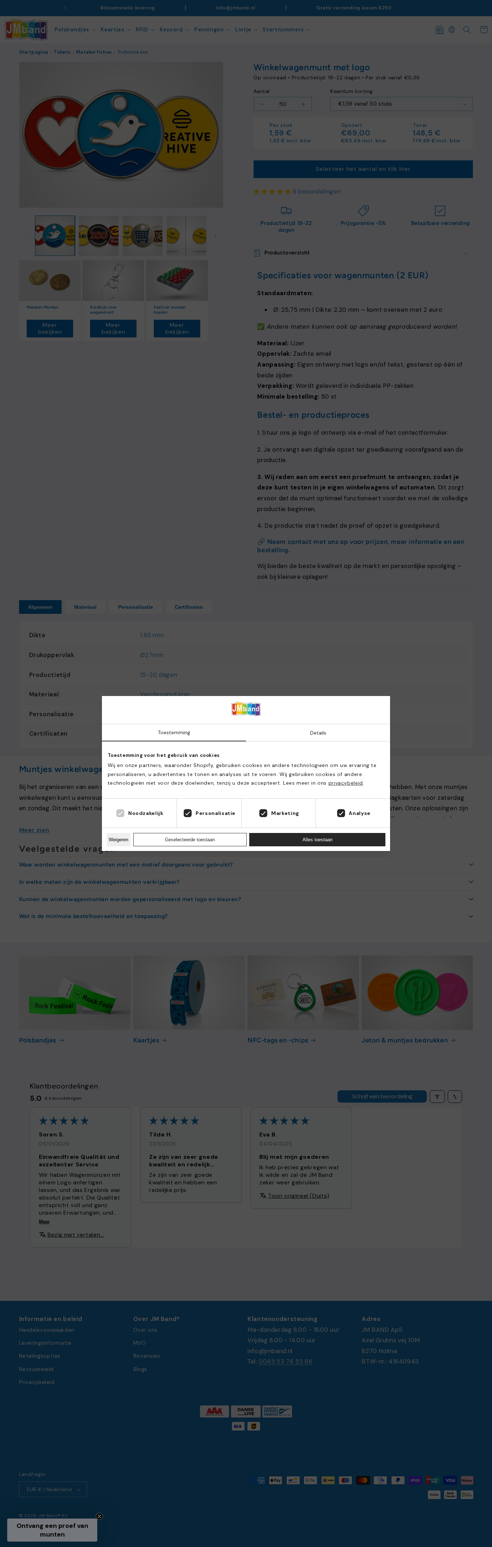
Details (318, 733)
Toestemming (174, 732)
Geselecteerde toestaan (190, 839)
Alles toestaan (317, 839)
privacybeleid (345, 783)
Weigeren (118, 839)
